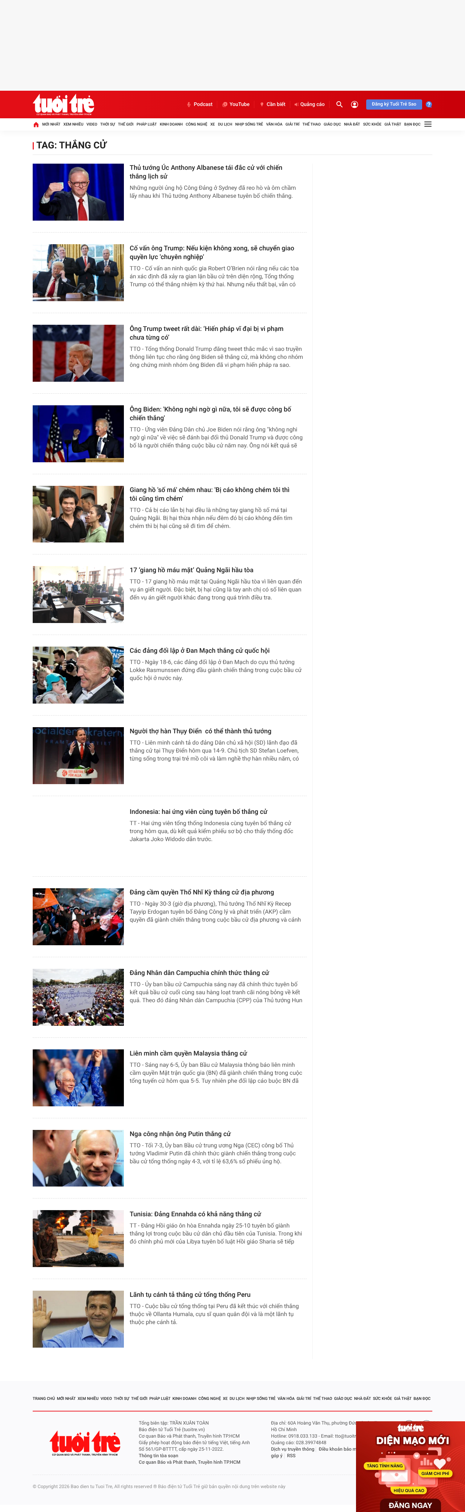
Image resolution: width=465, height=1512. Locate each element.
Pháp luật (147, 124)
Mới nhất (51, 124)
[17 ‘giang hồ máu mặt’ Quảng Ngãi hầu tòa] (78, 594)
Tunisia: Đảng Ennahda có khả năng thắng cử (195, 1214)
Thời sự (107, 124)
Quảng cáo (312, 104)
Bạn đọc (412, 124)
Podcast (203, 104)
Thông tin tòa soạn (158, 1456)
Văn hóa (274, 124)
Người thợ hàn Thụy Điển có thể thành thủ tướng (200, 731)
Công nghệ (196, 124)
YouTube (240, 104)
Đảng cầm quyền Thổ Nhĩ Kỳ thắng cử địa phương (202, 892)
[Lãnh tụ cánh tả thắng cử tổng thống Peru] (78, 1319)
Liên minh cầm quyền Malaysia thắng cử (188, 1053)
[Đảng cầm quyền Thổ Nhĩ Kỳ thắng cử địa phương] (78, 916)
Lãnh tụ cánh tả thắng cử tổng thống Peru (190, 1295)
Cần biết (276, 104)
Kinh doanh (171, 124)
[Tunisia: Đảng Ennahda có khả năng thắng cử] (78, 1238)
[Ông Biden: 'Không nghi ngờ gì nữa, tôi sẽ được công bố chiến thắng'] (78, 433)
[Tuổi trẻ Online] (85, 1443)
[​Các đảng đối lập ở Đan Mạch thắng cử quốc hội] (78, 675)
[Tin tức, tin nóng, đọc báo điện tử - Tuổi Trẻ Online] (63, 104)
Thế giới (126, 124)
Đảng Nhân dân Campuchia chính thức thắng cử (199, 973)
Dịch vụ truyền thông (292, 1449)
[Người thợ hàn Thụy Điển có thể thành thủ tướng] (78, 755)
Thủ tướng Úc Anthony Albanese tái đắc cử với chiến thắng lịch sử (206, 172)
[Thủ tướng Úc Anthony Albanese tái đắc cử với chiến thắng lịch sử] (78, 192)
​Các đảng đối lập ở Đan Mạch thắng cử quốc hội (200, 651)
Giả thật (392, 124)
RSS (291, 1456)
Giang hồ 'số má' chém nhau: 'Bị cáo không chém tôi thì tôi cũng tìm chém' (210, 494)
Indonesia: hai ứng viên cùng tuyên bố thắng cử (198, 812)
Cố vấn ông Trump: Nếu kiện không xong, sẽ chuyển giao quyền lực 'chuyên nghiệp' (212, 253)
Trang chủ (44, 1398)
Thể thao (312, 124)
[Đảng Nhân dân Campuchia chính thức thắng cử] (78, 997)
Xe (212, 124)
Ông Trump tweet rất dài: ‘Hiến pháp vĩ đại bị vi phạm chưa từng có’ (206, 333)
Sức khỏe (372, 124)
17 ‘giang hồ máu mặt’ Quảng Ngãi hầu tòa (192, 570)
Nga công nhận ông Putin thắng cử (180, 1134)
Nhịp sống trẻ (249, 124)
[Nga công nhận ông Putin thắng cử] (78, 1158)
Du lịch (225, 124)
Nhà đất (352, 124)
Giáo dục (332, 124)
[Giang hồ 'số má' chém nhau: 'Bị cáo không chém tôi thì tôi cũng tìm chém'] (78, 514)
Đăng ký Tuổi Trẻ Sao (394, 104)
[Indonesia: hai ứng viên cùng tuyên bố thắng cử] (78, 836)
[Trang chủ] (36, 124)
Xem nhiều (74, 124)
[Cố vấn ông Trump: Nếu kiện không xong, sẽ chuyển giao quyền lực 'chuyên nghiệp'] (78, 272)
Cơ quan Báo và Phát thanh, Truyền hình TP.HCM (189, 1462)
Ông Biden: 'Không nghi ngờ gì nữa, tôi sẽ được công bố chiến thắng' (210, 414)
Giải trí (292, 124)
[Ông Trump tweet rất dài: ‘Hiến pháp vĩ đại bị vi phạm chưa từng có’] (78, 353)
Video (91, 124)
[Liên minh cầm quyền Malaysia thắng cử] (78, 1077)
